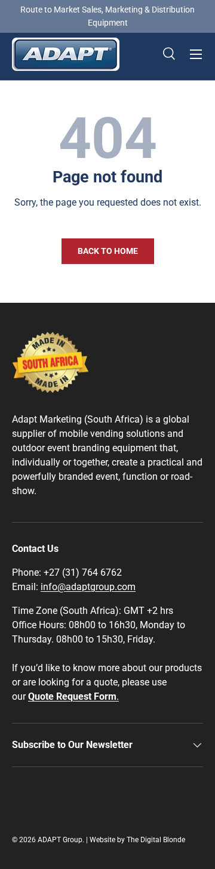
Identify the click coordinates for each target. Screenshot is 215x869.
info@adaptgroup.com (88, 586)
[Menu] (196, 54)
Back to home (108, 251)
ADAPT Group (60, 840)
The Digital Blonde (156, 840)
